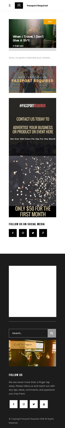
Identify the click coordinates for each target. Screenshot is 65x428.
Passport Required (30, 419)
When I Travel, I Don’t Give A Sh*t (28, 39)
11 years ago (18, 46)
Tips (50, 21)
